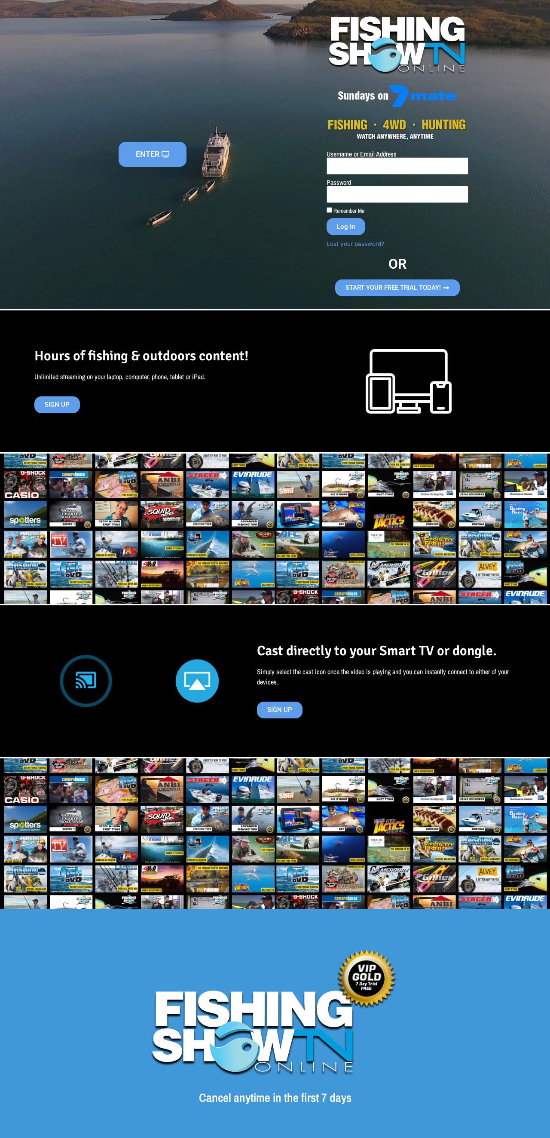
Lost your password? (355, 243)
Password (339, 182)
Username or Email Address (362, 153)
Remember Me (348, 210)
